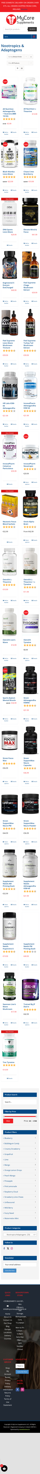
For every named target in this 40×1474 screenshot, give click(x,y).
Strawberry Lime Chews (13, 1197)
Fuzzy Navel (9, 1213)
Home (7, 1314)
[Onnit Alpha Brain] (30, 504)
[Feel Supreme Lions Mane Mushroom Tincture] (9, 323)
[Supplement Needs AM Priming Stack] (9, 863)
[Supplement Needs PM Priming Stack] (30, 926)
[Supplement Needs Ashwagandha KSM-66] (30, 863)
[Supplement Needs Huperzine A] (9, 926)
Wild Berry (8, 1208)
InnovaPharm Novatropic (29, 464)
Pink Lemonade (10, 1186)
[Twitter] (8, 1248)
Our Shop (8, 1323)
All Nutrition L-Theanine (30, 110)
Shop (8, 1368)
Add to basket (6, 133)
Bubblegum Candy (11, 1143)
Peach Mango (9, 1175)
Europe (8, 1329)
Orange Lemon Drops (13, 1170)
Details (14, 132)
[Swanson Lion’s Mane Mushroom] (9, 986)
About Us (7, 1317)
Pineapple (8, 1181)
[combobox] (20, 1234)
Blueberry (8, 1138)
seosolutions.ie (24, 1429)
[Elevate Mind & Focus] (30, 212)
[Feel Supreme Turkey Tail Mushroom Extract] (30, 323)
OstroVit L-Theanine (7, 580)
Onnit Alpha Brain (29, 522)
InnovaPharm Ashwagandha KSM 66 (30, 405)
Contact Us (7, 1320)
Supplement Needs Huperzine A (8, 946)
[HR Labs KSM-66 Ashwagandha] (9, 385)
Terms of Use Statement (7, 1402)
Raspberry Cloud (11, 1192)
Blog (7, 1326)
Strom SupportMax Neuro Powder (30, 823)
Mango (7, 1165)
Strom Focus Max (8, 759)
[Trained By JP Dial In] (30, 986)
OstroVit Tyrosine (27, 641)
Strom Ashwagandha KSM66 (30, 700)
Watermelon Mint (11, 1218)
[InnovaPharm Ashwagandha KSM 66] (30, 385)
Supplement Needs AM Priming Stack (9, 883)
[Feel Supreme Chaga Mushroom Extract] (30, 265)
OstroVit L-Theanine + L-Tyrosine (29, 581)
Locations (8, 1332)
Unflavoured (9, 1202)
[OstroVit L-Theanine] (9, 562)
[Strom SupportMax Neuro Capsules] (30, 740)
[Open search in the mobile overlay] (20, 29)
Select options (27, 483)
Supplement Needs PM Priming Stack (29, 946)
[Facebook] (4, 1248)
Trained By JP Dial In (29, 1005)
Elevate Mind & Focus (30, 230)
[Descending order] (31, 56)
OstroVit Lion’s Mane (9, 641)
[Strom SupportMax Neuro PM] (9, 803)
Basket (7, 1377)
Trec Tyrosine (8, 1062)
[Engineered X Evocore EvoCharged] (9, 265)
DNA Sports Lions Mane (8, 230)
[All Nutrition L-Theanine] (30, 91)
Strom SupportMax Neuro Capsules (29, 762)
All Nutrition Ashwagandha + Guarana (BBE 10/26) (9, 112)
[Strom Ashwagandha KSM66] (30, 680)
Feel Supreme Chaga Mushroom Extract (30, 286)
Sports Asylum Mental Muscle (9, 699)
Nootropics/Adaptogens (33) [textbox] (19, 1234)
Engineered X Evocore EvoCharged (8, 285)
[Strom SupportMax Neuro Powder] (30, 803)
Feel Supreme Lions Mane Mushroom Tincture (9, 344)
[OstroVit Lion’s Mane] (9, 622)
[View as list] (22, 68)
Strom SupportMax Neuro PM (8, 823)
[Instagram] (12, 1248)
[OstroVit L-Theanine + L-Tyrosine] (30, 562)
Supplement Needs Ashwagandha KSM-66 (30, 885)
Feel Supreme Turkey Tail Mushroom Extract (30, 344)
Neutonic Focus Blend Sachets (9, 522)
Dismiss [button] (24, 9)
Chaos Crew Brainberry (29, 172)
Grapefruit (8, 1154)
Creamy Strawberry (12, 1149)
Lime (6, 1159)
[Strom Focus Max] (9, 740)
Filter (8, 1121)
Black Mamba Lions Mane (9, 172)
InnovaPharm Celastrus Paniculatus (9, 466)
